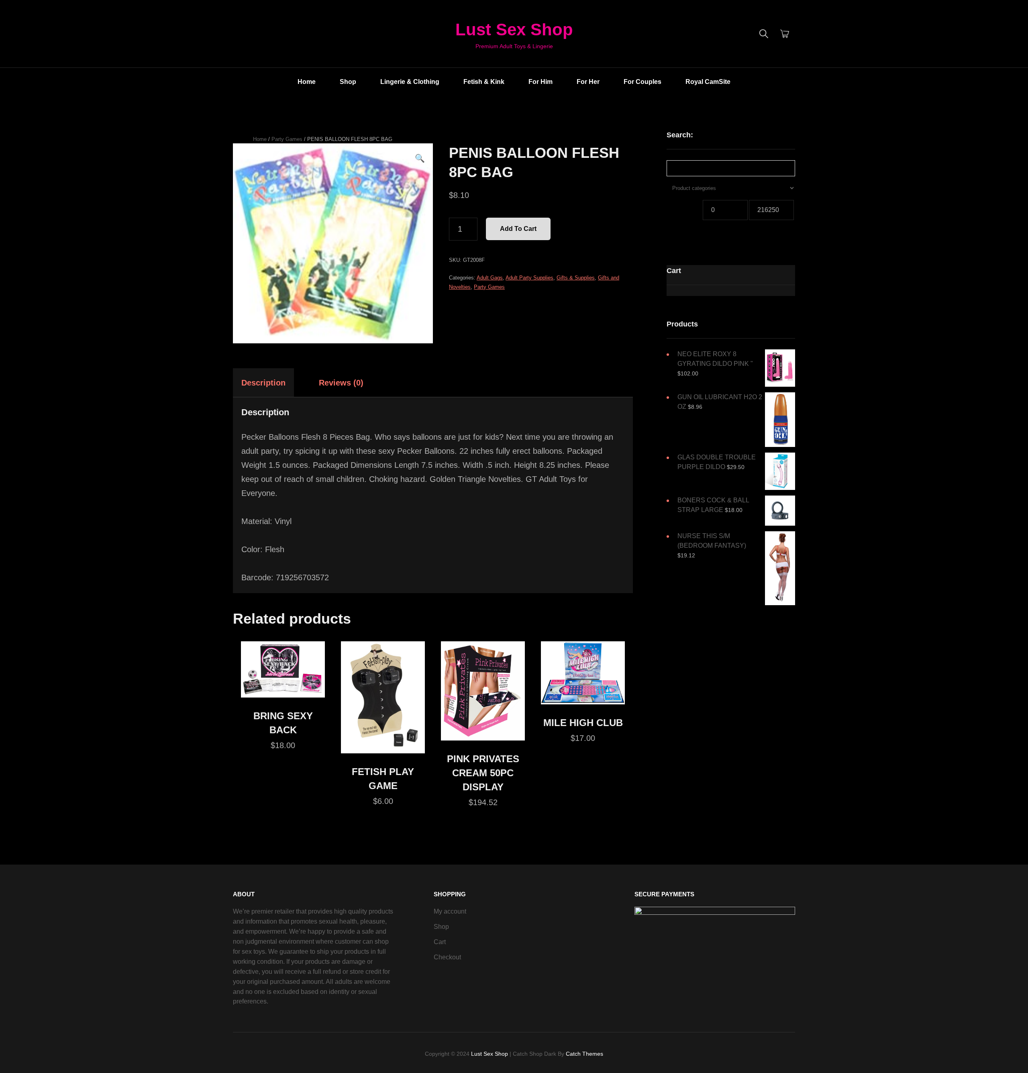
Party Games (286, 139)
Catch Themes (584, 1054)
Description (263, 382)
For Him (540, 81)
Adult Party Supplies (529, 278)
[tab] (270, 382)
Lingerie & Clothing (409, 81)
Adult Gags (490, 278)
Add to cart (518, 228)
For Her (588, 81)
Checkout (447, 957)
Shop (348, 81)
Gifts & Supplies (576, 278)
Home (307, 81)
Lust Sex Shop (514, 29)
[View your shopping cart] (784, 33)
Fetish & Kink (483, 81)
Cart (440, 941)
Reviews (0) (341, 382)
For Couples (642, 81)
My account (450, 911)
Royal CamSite (707, 81)
